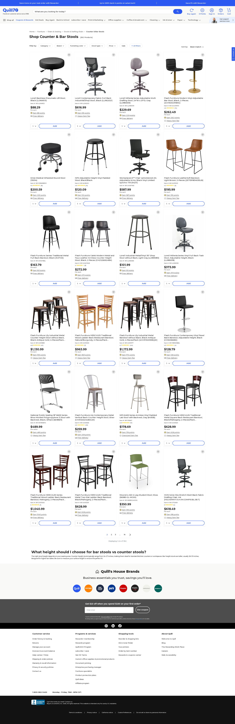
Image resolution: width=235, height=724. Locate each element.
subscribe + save (78, 20)
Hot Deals (39, 20)
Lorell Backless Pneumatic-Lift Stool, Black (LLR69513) (47, 99)
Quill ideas (79, 679)
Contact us (36, 671)
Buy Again (50, 20)
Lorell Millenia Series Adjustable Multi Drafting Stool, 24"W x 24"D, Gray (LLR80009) (138, 100)
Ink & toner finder (125, 643)
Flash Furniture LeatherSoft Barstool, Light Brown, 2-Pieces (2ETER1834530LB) (183, 179)
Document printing (83, 663)
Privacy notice (92, 712)
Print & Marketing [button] (95, 20)
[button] (177, 11)
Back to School (63, 20)
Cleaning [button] (154, 20)
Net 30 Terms (81, 655)
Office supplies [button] (114, 20)
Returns (35, 643)
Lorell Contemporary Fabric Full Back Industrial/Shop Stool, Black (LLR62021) (93, 99)
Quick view (49, 88)
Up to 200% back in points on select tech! (117, 3)
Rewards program (82, 643)
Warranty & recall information (44, 663)
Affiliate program (82, 683)
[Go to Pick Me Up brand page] (100, 589)
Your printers (123, 647)
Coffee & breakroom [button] (135, 20)
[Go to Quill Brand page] (77, 589)
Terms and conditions (105, 616)
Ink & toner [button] (167, 20)
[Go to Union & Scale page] (146, 589)
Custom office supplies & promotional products (94, 659)
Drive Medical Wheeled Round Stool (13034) (47, 179)
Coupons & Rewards (24, 20)
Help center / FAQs (40, 655)
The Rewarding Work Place (173, 647)
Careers (165, 651)
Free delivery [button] (38, 116)
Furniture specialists (83, 671)
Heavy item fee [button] (83, 116)
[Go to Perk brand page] (112, 589)
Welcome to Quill (169, 639)
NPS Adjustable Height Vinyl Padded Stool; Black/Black (92, 179)
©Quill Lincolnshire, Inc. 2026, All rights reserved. (63, 703)
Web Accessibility (169, 655)
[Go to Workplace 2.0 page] (158, 589)
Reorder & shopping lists (128, 639)
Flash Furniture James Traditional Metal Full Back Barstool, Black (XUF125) (49, 256)
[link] (69, 55)
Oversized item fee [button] (130, 435)
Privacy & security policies (43, 667)
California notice (107, 712)
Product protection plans (85, 675)
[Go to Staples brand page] (123, 589)
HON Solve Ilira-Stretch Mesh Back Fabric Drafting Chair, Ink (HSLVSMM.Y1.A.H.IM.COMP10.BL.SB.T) (184, 497)
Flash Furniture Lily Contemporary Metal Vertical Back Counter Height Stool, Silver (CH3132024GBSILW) (94, 417)
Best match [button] (196, 47)
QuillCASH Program (83, 647)
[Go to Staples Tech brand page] (135, 589)
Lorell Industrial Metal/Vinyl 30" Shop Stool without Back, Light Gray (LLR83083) (139, 256)
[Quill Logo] (10, 10)
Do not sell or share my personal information (151, 712)
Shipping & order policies (42, 659)
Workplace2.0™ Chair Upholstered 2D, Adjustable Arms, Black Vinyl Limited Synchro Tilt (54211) (138, 180)
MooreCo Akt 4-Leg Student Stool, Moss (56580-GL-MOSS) (139, 496)
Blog (163, 643)
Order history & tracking (42, 639)
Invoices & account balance (43, 651)
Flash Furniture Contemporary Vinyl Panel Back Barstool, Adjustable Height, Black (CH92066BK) (184, 337)
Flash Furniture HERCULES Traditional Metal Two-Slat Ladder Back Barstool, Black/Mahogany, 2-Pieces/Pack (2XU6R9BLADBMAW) (93, 497)
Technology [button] (193, 20)
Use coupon (142, 610)
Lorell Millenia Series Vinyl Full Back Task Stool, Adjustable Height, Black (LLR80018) (184, 257)
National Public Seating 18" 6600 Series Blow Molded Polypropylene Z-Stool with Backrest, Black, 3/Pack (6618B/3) (50, 417)
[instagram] (106, 626)
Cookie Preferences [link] (124, 712)
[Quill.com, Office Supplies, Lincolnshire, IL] (38, 703)
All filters (137, 46)
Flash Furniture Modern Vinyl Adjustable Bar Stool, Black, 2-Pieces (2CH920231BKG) (183, 100)
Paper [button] (180, 20)
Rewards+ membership (84, 639)
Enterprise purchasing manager (88, 667)
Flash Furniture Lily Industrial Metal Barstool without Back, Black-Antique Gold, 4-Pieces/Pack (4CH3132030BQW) (138, 337)
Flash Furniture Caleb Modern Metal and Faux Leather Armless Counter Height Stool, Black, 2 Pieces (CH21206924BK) (94, 257)
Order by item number (127, 651)
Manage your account (41, 647)
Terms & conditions (75, 712)
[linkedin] (113, 626)
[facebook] (120, 626)
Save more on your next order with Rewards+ (39, 3)
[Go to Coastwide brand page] (88, 589)
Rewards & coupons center (129, 655)
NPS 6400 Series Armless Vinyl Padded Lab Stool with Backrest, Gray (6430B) (138, 416)
